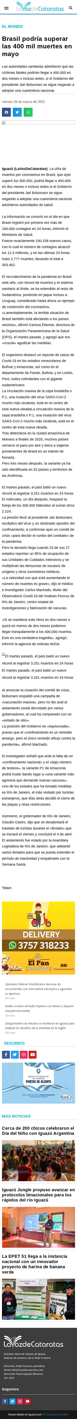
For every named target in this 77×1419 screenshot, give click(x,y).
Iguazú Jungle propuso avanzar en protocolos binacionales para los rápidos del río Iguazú (38, 1195)
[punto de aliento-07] (38, 1102)
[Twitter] (15, 1055)
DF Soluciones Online (55, 1414)
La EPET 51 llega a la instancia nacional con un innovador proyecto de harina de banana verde (34, 1264)
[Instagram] (24, 1055)
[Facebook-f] (6, 1055)
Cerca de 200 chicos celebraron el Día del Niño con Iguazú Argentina (38, 1131)
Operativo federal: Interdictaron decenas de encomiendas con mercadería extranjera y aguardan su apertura (38, 988)
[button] (6, 8)
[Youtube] (33, 1055)
